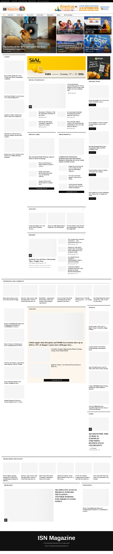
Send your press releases (43, 1)
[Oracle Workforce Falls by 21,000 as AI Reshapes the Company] (99, 161)
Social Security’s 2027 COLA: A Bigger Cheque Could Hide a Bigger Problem (98, 328)
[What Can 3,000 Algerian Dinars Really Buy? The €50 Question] (56, 218)
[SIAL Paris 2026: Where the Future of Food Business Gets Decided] (101, 468)
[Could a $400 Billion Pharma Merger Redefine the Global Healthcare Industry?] (99, 377)
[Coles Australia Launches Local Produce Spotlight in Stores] (14, 373)
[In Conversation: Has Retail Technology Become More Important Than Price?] (61, 114)
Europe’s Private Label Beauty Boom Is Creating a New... (46, 182)
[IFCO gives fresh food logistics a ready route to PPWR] (63, 178)
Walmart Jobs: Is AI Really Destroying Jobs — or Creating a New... (83, 299)
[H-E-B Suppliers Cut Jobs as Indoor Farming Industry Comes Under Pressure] (99, 114)
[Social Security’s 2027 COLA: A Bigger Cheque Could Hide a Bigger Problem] (99, 317)
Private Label (30, 15)
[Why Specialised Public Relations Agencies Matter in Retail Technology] (41, 146)
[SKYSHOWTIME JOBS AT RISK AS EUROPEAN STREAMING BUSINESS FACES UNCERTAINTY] (99, 424)
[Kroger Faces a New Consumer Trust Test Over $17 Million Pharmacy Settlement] (14, 145)
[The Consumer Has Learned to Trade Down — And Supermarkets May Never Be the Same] (62, 241)
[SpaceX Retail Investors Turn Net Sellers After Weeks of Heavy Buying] (99, 358)
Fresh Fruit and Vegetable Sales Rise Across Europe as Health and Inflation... (76, 186)
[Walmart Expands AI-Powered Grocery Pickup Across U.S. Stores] (14, 391)
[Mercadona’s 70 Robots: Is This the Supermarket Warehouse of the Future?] (33, 114)
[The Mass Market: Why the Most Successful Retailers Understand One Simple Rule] (75, 218)
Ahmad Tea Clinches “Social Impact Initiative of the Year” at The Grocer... (65, 477)
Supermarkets (50, 15)
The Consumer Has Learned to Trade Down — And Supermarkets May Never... (76, 241)
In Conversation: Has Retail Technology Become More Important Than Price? (74, 113)
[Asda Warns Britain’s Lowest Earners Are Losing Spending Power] (14, 87)
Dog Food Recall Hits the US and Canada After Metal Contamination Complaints (13, 77)
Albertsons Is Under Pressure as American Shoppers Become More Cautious (68, 47)
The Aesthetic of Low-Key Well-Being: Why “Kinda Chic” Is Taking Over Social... (99, 194)
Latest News (10, 15)
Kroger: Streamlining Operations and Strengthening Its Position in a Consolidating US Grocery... (14, 325)
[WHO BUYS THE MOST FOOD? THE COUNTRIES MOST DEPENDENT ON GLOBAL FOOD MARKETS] (62, 249)
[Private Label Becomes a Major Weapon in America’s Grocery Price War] (33, 165)
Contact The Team (22, 1)
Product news (20, 15)
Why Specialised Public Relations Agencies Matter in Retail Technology (41, 157)
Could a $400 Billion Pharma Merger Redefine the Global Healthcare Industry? (98, 387)
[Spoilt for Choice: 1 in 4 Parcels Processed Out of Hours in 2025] (39, 371)
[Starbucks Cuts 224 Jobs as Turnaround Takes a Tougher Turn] (42, 248)
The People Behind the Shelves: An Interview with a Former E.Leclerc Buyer (101, 299)
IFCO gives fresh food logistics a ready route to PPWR (75, 177)
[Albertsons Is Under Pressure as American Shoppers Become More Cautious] (14, 125)
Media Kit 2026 (32, 1)
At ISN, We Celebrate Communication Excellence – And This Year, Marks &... (82, 477)
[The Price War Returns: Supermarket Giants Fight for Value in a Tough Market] (14, 354)
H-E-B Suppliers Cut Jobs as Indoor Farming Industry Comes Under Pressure (98, 124)
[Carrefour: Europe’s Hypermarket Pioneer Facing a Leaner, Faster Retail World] (39, 355)
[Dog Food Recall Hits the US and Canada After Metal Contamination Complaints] (14, 67)
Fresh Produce (40, 15)
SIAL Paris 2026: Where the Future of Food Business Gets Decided (101, 477)
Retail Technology (68, 15)
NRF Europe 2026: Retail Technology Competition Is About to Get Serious (46, 123)
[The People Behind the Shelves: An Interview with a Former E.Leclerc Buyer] (101, 290)
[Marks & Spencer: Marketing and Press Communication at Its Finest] (14, 335)
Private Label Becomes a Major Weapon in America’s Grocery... (46, 164)
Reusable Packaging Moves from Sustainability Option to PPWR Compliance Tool (97, 148)
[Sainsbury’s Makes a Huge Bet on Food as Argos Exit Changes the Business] (14, 106)
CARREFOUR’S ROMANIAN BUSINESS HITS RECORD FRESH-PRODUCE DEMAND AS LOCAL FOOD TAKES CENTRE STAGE (71, 159)
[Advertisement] (56, 201)
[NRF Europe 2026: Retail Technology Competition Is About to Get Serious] (33, 124)
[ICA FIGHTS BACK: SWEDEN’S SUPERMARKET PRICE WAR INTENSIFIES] (62, 259)
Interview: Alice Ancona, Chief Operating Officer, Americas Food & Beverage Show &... (29, 299)
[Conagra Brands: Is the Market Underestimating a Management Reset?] (99, 338)
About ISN (14, 1)
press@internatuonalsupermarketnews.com (59, 545)
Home (4, 15)
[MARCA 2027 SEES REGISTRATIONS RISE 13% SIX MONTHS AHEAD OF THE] (33, 173)
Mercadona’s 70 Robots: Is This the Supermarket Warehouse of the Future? (47, 113)
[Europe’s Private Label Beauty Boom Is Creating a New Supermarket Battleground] (33, 183)
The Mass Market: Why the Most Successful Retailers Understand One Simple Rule (75, 227)
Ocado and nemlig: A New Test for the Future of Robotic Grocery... (37, 227)
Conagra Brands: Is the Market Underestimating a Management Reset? (97, 348)
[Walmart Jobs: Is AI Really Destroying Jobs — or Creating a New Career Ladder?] (83, 290)
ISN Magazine (32, 263)
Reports (58, 15)
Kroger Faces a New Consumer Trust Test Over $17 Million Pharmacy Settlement (14, 156)
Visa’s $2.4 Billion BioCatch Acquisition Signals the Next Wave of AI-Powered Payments (98, 408)
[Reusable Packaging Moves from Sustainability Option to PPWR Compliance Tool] (99, 137)
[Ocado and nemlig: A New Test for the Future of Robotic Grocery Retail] (37, 218)
